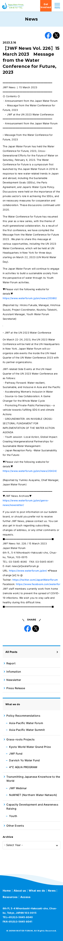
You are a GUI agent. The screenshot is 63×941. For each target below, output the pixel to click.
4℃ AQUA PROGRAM (23, 767)
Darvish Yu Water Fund (24, 760)
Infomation (13, 671)
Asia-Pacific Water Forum (26, 723)
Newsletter (13, 680)
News (52, 890)
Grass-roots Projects (20, 739)
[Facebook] (48, 35)
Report (10, 663)
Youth (13, 816)
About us (20, 890)
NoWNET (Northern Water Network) (33, 795)
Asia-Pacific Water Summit (27, 729)
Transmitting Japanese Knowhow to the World (33, 778)
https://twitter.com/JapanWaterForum (35, 579)
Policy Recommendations (23, 715)
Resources (10, 897)
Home (7, 890)
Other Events (15, 825)
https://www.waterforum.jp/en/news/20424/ (30, 470)
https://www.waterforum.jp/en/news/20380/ (30, 298)
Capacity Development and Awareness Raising (32, 806)
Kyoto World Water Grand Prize (30, 747)
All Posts (11, 652)
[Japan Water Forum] (13, 6)
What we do (37, 890)
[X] (56, 35)
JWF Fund (15, 753)
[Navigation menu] (57, 5)
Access (25, 897)
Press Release (15, 688)
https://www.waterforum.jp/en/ (28, 570)
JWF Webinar (18, 788)
